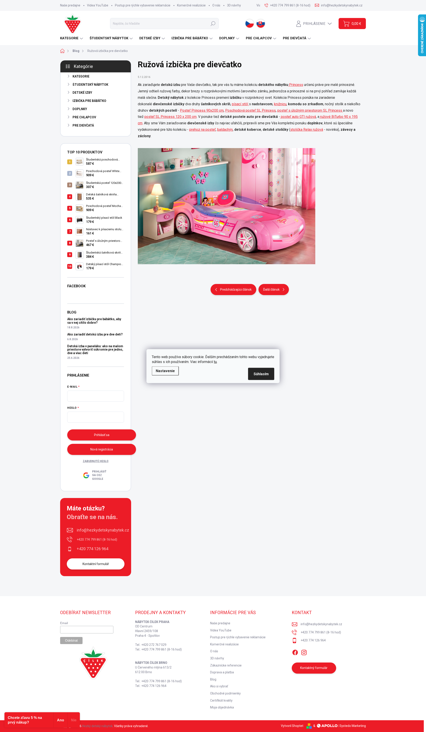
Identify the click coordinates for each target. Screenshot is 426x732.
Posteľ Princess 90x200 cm (202, 110)
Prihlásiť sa (101, 435)
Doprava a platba (222, 672)
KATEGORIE (81, 76)
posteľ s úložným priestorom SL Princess (310, 110)
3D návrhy (234, 5)
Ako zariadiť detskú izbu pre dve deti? (95, 334)
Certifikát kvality (221, 700)
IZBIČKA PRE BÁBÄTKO (89, 101)
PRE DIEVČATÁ (83, 125)
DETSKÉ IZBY (82, 92)
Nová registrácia (101, 449)
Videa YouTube (97, 5)
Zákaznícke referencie (226, 665)
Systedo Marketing (352, 726)
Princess (295, 85)
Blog (213, 679)
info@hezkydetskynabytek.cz (103, 530)
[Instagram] (304, 651)
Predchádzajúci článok (236, 289)
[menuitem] (72, 38)
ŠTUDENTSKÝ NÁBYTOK (90, 84)
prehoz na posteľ (202, 129)
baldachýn (225, 129)
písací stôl (240, 104)
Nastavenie (165, 371)
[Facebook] (295, 651)
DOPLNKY (80, 109)
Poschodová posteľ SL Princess (250, 110)
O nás (216, 5)
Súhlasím (261, 374)
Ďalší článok (271, 289)
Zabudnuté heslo (95, 461)
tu (215, 361)
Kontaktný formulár (313, 668)
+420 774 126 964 (92, 548)
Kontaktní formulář (96, 564)
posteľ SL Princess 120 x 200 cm (170, 117)
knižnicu (280, 104)
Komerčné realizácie (191, 5)
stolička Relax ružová (306, 129)
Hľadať (213, 23)
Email (64, 623)
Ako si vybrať (219, 686)
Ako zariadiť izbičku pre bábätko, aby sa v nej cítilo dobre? (94, 320)
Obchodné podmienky (225, 693)
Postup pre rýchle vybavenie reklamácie (142, 5)
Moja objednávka (222, 707)
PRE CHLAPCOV (84, 117)
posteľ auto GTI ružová (298, 117)
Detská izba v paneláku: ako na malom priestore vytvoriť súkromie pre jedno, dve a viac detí (95, 349)
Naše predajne (70, 5)
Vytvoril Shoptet (292, 726)
